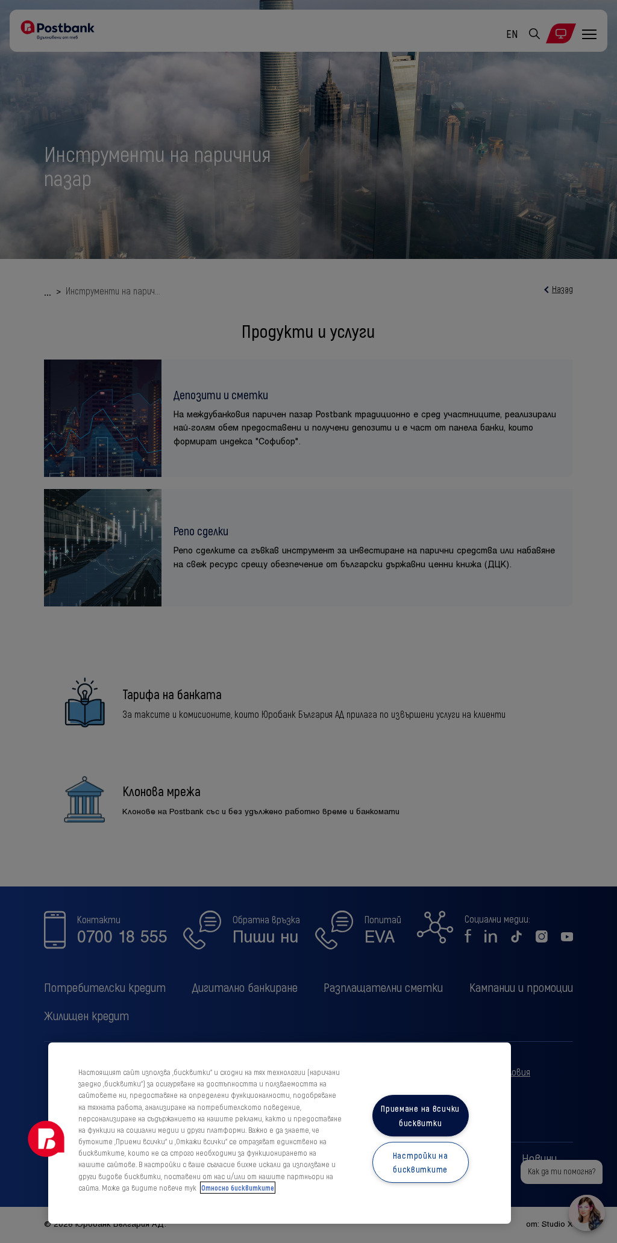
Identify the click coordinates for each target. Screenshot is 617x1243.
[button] (46, 1139)
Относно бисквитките (237, 1187)
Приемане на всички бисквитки (420, 1116)
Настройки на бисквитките (420, 1162)
